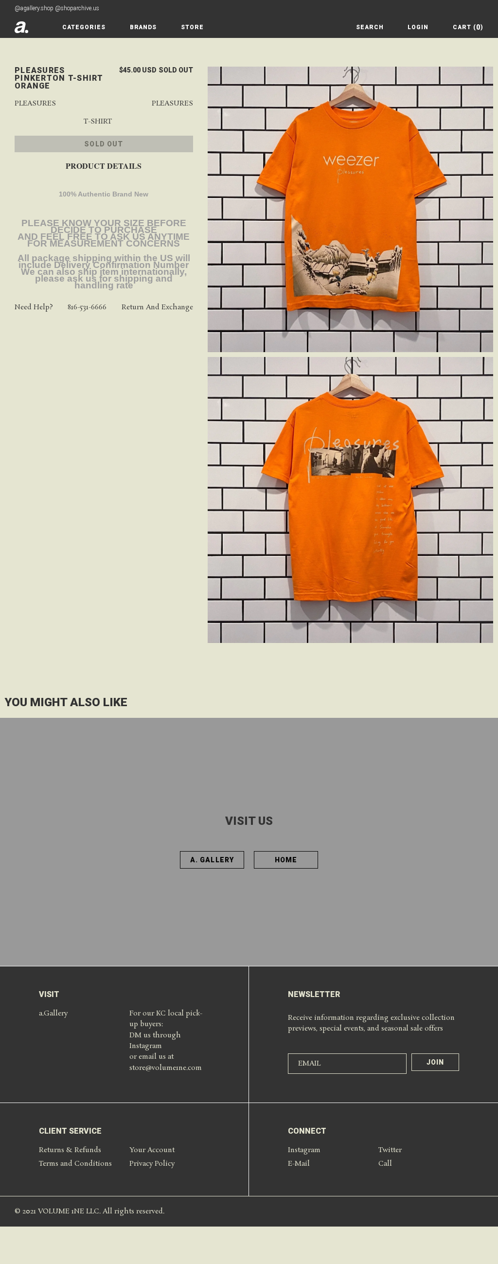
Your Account (152, 1150)
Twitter (390, 1150)
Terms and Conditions (75, 1164)
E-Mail (299, 1164)
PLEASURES (172, 104)
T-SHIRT (98, 122)
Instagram (304, 1150)
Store (192, 27)
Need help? (34, 307)
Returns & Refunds (70, 1150)
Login (418, 27)
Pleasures (35, 104)
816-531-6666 (87, 307)
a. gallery (212, 860)
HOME (286, 860)
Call (385, 1164)
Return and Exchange (157, 307)
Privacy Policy (152, 1164)
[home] (21, 27)
